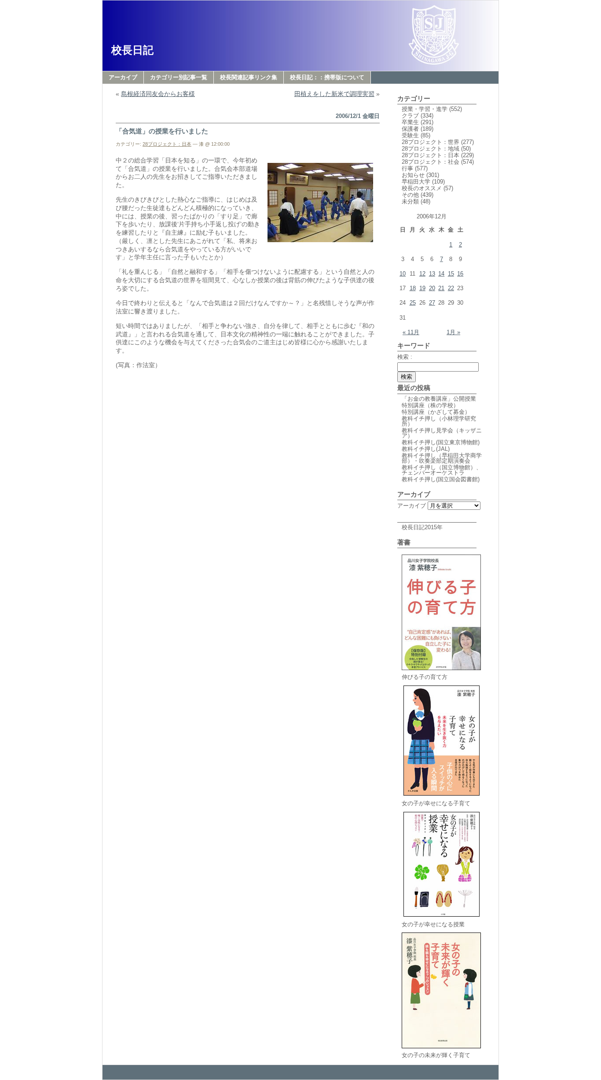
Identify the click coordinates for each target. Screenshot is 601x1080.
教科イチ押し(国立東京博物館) (441, 442)
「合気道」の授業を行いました (162, 131)
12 (422, 273)
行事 (407, 168)
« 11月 (411, 332)
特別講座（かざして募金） (436, 412)
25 (413, 302)
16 (460, 273)
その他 (410, 195)
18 (413, 288)
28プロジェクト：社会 (430, 161)
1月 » (453, 332)
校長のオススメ (422, 188)
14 (441, 273)
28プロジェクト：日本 (167, 144)
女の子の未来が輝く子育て (436, 1055)
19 (422, 288)
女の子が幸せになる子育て (436, 803)
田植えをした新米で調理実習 (334, 93)
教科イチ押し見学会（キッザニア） (442, 433)
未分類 (410, 201)
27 (432, 302)
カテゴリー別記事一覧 (178, 77)
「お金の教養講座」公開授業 (439, 398)
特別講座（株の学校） (430, 405)
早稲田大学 (416, 181)
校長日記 (132, 50)
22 (451, 288)
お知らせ (413, 175)
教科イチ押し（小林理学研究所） (439, 421)
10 (402, 273)
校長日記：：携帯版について (327, 77)
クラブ (410, 115)
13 (432, 273)
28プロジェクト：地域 (430, 148)
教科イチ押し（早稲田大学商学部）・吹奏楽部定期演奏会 (442, 458)
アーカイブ (123, 77)
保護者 (410, 128)
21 (441, 288)
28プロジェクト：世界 (430, 142)
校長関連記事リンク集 (248, 77)
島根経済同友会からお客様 (158, 93)
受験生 (410, 135)
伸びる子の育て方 (424, 677)
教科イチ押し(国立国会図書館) (441, 479)
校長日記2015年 (422, 527)
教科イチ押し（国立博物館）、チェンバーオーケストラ (442, 470)
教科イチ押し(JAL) (426, 449)
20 (432, 288)
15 (451, 273)
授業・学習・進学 (424, 109)
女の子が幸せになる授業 (433, 924)
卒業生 (410, 122)
